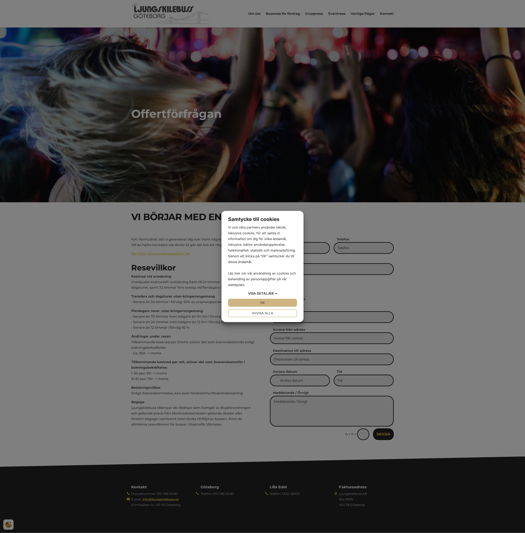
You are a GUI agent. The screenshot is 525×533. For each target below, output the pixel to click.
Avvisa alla (262, 313)
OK (262, 303)
